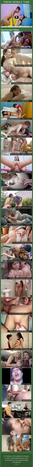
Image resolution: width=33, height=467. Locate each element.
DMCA (17, 464)
